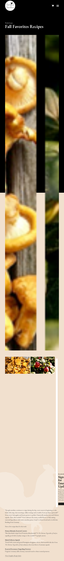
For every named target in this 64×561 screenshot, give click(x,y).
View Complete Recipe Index (13, 556)
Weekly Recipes (9, 23)
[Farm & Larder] (10, 6)
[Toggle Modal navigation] (57, 6)
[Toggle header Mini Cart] (53, 6)
